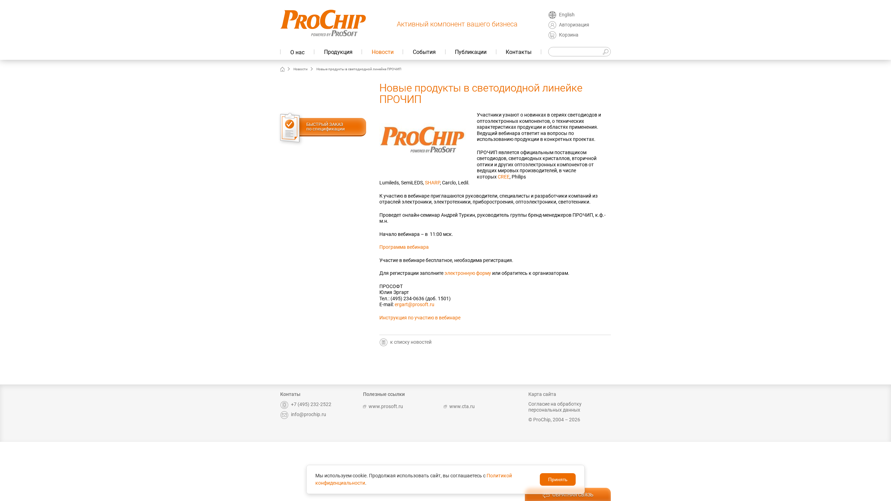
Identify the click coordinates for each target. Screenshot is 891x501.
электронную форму (467, 273)
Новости (383, 52)
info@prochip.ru (308, 414)
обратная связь (572, 495)
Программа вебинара (404, 247)
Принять (557, 479)
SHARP (432, 182)
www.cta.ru (462, 406)
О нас (297, 52)
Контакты (518, 52)
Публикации (471, 52)
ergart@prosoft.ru (414, 304)
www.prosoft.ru (386, 406)
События (424, 52)
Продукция (338, 52)
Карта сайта (542, 394)
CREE (504, 177)
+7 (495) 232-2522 (311, 404)
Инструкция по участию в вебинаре (419, 317)
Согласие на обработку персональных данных (555, 407)
